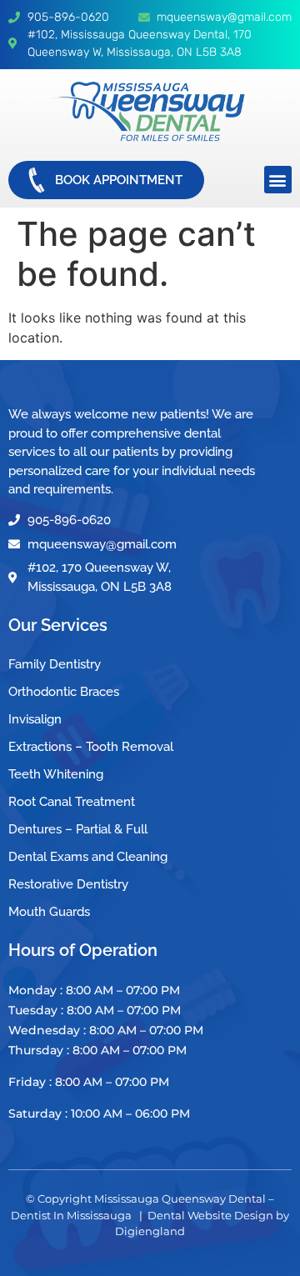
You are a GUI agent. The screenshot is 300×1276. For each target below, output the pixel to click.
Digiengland (150, 1231)
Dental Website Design (210, 1215)
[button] (278, 179)
